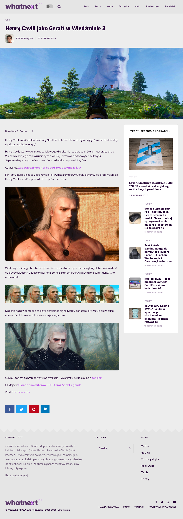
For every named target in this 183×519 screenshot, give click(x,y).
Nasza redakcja (109, 506)
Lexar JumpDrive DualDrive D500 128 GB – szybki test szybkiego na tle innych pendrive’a (151, 186)
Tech (86, 6)
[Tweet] (21, 409)
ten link (97, 378)
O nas (126, 506)
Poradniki (170, 6)
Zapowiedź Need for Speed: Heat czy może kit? (49, 167)
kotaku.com (22, 392)
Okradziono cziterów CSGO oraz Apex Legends (49, 385)
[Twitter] (162, 502)
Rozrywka (124, 6)
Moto (137, 6)
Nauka (110, 6)
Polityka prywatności (162, 506)
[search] (129, 448)
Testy (98, 6)
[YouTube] (174, 502)
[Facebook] (156, 502)
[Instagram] (168, 502)
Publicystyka (152, 6)
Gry (7, 19)
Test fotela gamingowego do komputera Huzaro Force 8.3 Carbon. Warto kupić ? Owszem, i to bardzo (158, 253)
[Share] (9, 409)
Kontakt (139, 506)
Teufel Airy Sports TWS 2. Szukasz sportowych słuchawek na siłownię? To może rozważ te (156, 314)
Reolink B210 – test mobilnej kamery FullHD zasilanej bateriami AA (157, 283)
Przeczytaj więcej (16, 475)
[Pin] (34, 409)
